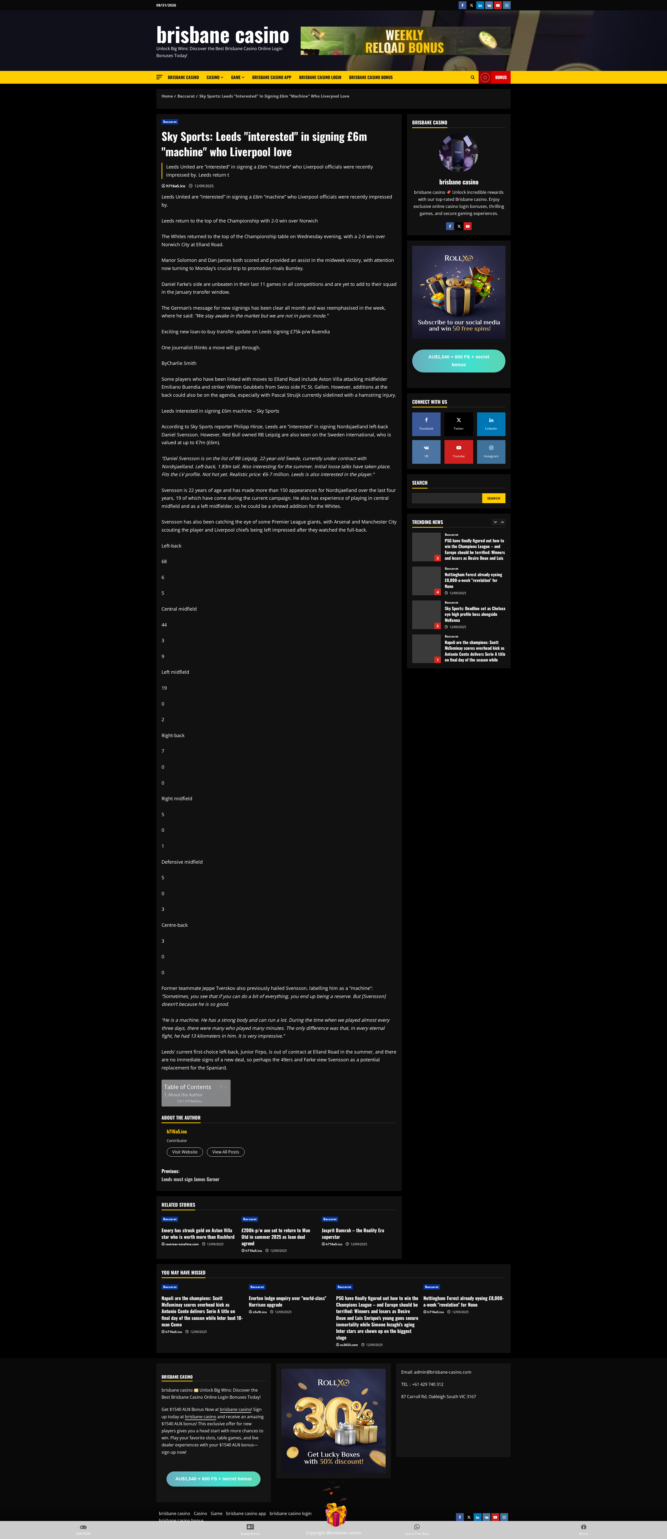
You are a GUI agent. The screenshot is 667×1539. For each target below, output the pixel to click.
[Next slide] (502, 522)
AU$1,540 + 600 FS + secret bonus (458, 360)
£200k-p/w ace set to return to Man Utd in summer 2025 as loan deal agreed (276, 1237)
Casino (213, 77)
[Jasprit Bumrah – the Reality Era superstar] (359, 1219)
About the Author (185, 1095)
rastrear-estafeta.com (182, 1244)
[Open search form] (473, 77)
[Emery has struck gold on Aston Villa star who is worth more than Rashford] (199, 1219)
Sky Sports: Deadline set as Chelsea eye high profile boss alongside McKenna (426, 581)
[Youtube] (468, 226)
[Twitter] (459, 226)
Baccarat (170, 121)
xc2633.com (349, 1345)
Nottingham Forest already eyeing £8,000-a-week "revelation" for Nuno (426, 547)
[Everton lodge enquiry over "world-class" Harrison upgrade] (290, 1287)
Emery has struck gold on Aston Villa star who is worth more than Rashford (198, 1233)
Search (420, 482)
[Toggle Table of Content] (219, 1086)
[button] (159, 77)
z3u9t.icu (260, 1312)
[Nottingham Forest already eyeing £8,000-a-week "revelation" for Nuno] (464, 1287)
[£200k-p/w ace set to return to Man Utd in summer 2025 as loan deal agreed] (279, 1219)
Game (235, 77)
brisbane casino (222, 33)
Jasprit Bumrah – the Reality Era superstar (353, 1233)
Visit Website (184, 1152)
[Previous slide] (495, 522)
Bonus (501, 77)
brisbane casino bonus (371, 77)
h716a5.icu (175, 185)
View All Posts (225, 1152)
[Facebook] (450, 226)
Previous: (190, 1175)
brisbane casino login (320, 77)
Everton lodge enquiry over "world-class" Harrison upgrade (426, 648)
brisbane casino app (271, 77)
